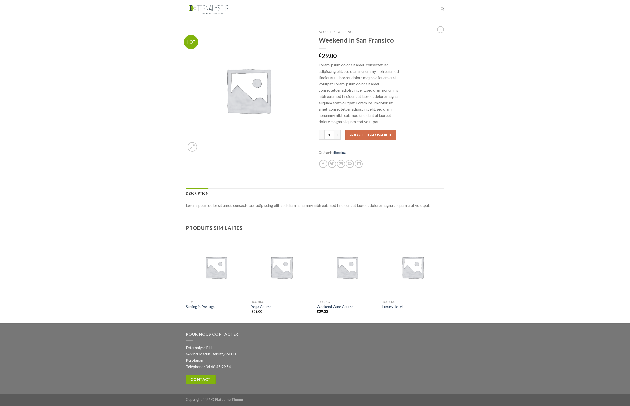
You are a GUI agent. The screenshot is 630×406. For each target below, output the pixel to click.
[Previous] (186, 280)
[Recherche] (442, 9)
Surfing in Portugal (200, 307)
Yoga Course (261, 307)
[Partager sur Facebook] (323, 164)
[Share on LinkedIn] (359, 164)
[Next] (442, 280)
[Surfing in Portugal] (216, 267)
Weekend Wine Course (335, 307)
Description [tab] (197, 193)
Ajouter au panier (370, 134)
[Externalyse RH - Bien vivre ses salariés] (210, 9)
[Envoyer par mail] (341, 164)
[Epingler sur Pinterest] (350, 164)
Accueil (325, 32)
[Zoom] (192, 147)
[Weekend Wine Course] (347, 267)
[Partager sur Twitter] (332, 164)
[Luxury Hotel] (412, 267)
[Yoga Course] (281, 267)
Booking (345, 32)
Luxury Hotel (392, 307)
